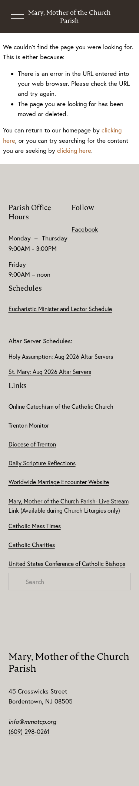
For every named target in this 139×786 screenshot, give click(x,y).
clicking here (74, 150)
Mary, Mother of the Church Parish (69, 17)
